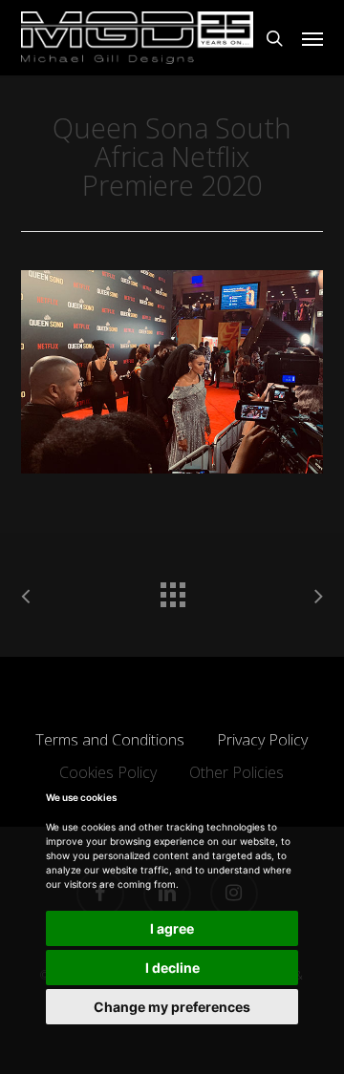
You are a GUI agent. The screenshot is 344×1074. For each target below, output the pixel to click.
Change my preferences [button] (172, 1007)
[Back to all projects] (172, 590)
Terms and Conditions (109, 739)
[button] (312, 38)
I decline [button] (172, 967)
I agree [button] (172, 928)
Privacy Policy (262, 739)
